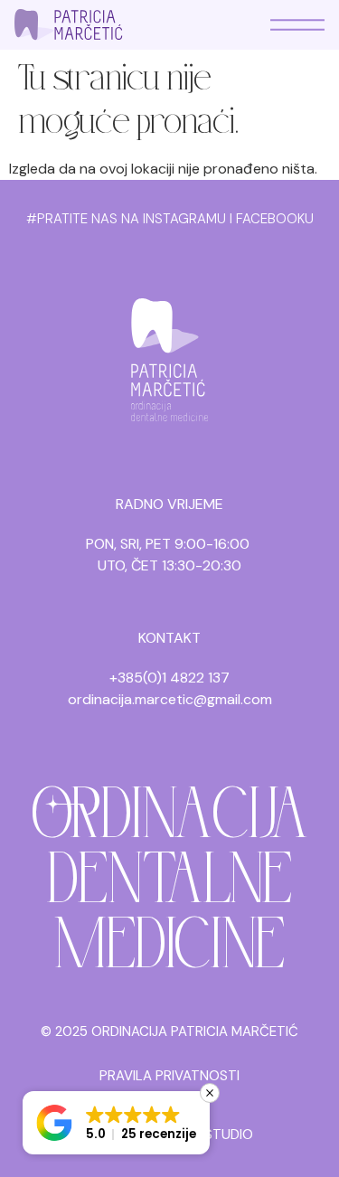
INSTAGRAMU (184, 219)
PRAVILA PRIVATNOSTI (169, 1076)
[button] (116, 1122)
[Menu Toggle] (297, 25)
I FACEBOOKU (272, 219)
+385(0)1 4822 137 (169, 677)
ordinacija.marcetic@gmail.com (170, 699)
